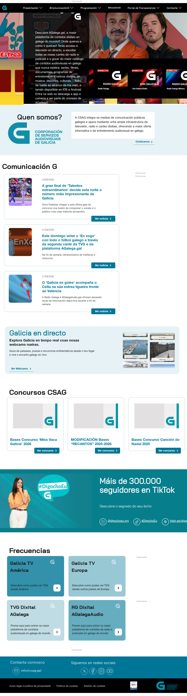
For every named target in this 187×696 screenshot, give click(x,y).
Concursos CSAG (37, 391)
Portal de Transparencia (141, 7)
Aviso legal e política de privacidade (30, 685)
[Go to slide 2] (91, 100)
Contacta (172, 7)
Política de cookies (67, 685)
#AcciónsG (114, 7)
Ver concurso (45, 449)
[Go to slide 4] (102, 100)
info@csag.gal (31, 670)
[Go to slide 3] (96, 100)
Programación (89, 7)
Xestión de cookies (94, 685)
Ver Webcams (19, 367)
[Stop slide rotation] (80, 100)
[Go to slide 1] (85, 100)
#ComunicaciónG (59, 7)
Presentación (30, 7)
